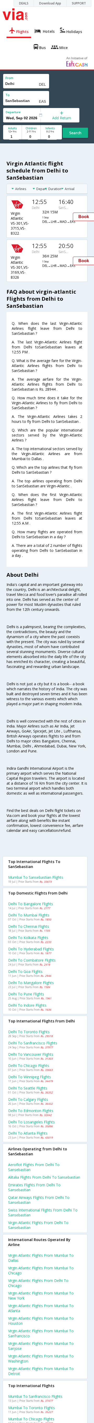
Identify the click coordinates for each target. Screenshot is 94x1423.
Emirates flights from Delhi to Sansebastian (34, 1187)
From (9, 78)
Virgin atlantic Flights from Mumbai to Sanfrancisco (41, 1333)
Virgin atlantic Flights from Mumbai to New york (41, 1296)
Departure (13, 112)
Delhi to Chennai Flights (28, 926)
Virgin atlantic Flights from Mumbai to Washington (41, 1358)
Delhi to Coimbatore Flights (32, 960)
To (7, 95)
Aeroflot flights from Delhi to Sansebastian (34, 1167)
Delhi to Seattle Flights (27, 1088)
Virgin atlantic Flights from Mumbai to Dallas (41, 1258)
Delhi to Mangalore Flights (31, 982)
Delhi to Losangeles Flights (31, 1121)
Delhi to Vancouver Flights (30, 1054)
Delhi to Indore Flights (27, 1005)
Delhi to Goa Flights (25, 971)
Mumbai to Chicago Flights (31, 1418)
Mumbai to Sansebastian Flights (35, 877)
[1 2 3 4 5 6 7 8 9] (12, 136)
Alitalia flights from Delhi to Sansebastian (44, 1177)
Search (75, 132)
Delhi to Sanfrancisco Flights (32, 1043)
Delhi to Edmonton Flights (30, 1110)
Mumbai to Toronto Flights (31, 1407)
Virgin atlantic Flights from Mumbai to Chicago (41, 1270)
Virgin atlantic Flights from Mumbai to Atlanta (41, 1308)
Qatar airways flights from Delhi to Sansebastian (38, 1200)
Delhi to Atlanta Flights (28, 1133)
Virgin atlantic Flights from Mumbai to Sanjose (41, 1346)
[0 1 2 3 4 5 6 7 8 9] (31, 136)
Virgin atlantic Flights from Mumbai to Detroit (41, 1371)
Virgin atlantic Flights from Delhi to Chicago (38, 1283)
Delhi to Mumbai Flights (28, 915)
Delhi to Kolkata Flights (28, 937)
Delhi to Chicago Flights (28, 1065)
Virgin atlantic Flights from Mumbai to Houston (41, 1321)
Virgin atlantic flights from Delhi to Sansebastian (38, 1225)
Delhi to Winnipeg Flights (29, 1076)
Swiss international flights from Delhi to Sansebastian (43, 1212)
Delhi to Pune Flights (26, 993)
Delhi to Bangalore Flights (30, 903)
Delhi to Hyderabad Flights (31, 948)
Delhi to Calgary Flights (28, 1099)
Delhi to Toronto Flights (29, 1031)
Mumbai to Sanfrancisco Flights (35, 1396)
